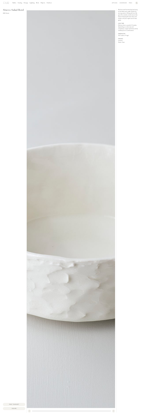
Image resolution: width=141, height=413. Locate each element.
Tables (14, 3)
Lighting (32, 3)
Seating (20, 3)
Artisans (114, 2)
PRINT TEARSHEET (14, 404)
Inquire (14, 408)
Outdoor (49, 3)
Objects (42, 3)
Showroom (123, 2)
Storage (26, 3)
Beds (37, 3)
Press (130, 2)
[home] (6, 3)
